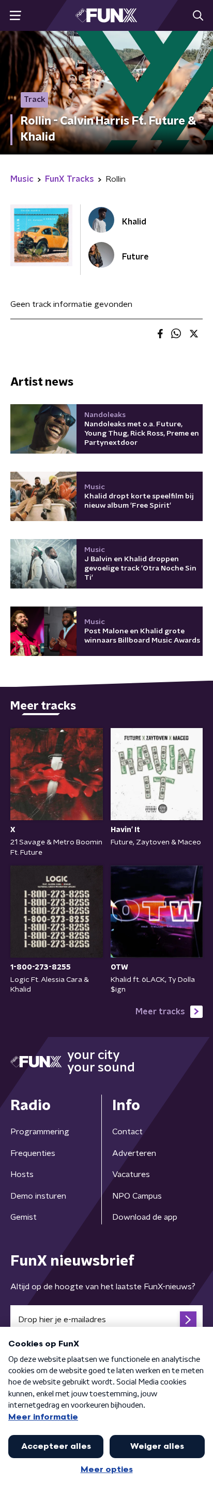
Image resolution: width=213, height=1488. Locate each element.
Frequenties (32, 1153)
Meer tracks (160, 1012)
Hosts (22, 1174)
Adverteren (134, 1153)
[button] (15, 15)
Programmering (39, 1132)
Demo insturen (38, 1196)
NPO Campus (137, 1196)
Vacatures (131, 1174)
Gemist (23, 1217)
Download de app (144, 1217)
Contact (127, 1132)
